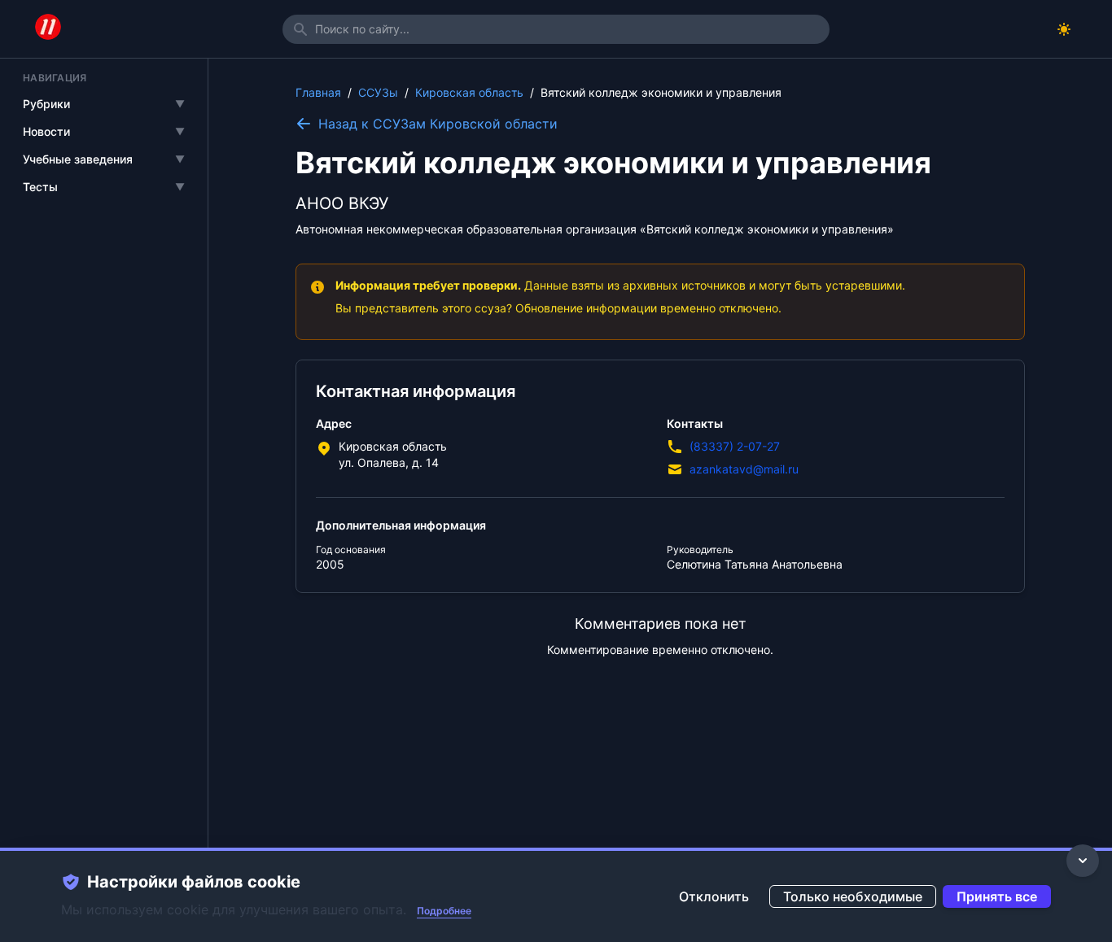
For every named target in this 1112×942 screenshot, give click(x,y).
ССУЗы (378, 92)
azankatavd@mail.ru (744, 469)
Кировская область (469, 92)
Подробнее (444, 911)
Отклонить (714, 896)
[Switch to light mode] (1064, 29)
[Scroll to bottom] (1082, 860)
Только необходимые (852, 896)
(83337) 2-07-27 (735, 446)
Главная (318, 92)
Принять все (997, 896)
